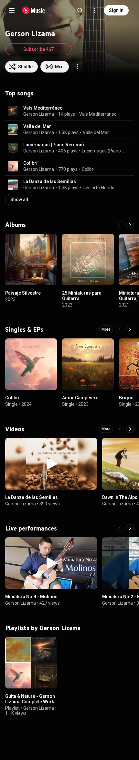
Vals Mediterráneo (43, 108)
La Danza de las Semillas (49, 181)
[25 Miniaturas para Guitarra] (88, 259)
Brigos (126, 397)
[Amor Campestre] (88, 364)
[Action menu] (77, 67)
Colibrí (30, 163)
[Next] (130, 225)
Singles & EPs (24, 329)
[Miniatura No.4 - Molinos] (51, 563)
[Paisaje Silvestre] (31, 259)
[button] (13, 111)
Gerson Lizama (38, 114)
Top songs (19, 93)
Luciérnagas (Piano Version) (53, 144)
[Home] (33, 10)
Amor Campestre (80, 397)
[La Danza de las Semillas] (51, 464)
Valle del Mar (37, 126)
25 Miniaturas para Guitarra (82, 295)
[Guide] (12, 10)
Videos (14, 429)
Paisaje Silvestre (23, 293)
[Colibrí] (31, 364)
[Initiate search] (80, 10)
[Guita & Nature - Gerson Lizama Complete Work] (31, 662)
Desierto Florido (98, 187)
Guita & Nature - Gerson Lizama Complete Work (30, 699)
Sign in (116, 10)
